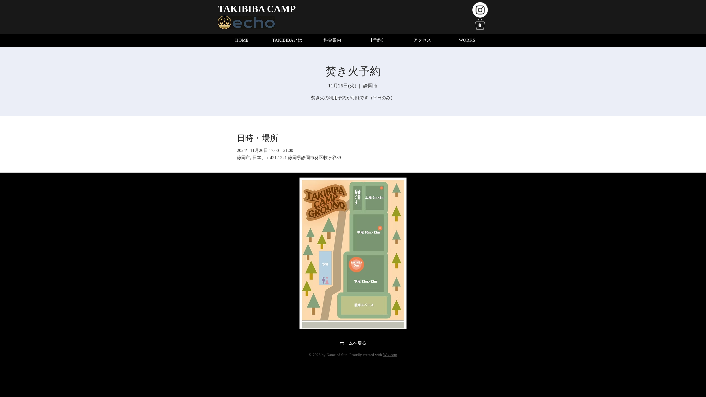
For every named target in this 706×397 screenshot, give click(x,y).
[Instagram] (480, 10)
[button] (480, 24)
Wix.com (390, 355)
